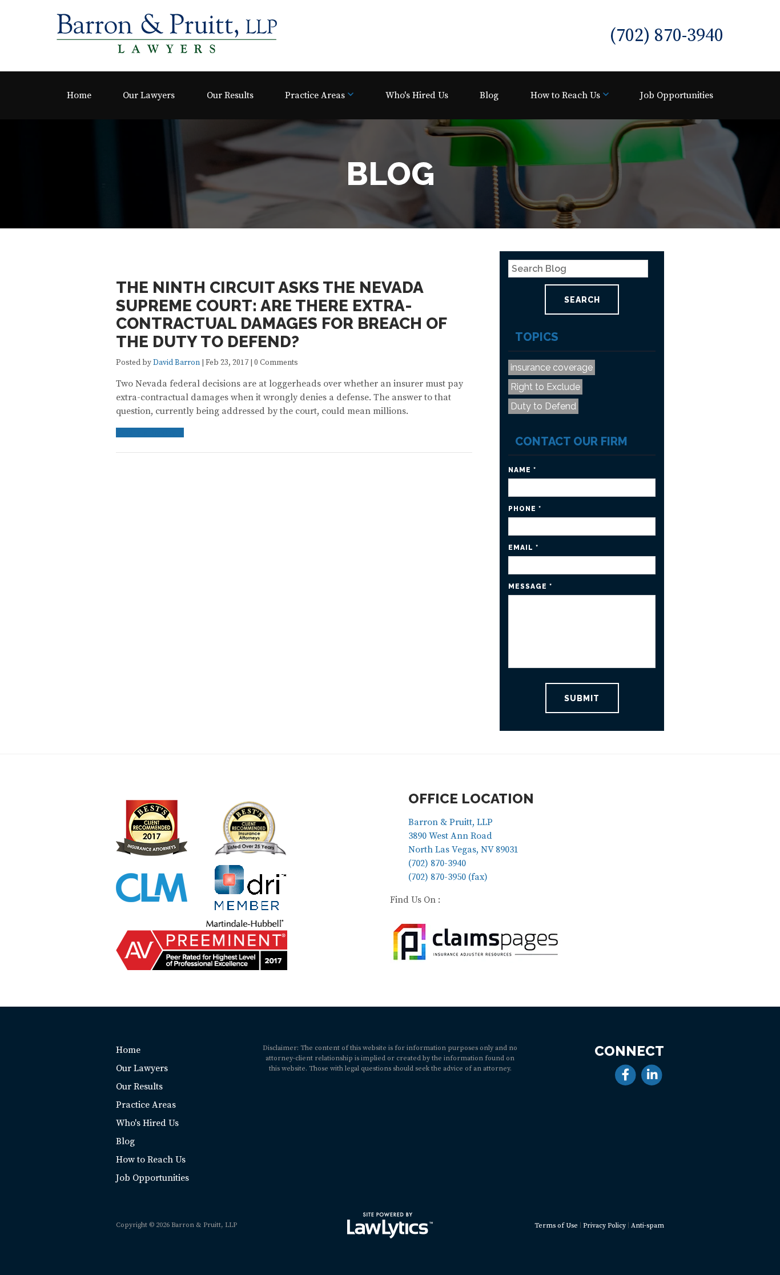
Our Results (230, 95)
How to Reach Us (565, 95)
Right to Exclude (545, 386)
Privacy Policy (604, 1225)
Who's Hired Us (416, 95)
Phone (524, 509)
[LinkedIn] (652, 1074)
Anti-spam (647, 1225)
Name (522, 470)
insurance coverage (551, 367)
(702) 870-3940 (666, 36)
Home (79, 95)
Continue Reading (147, 432)
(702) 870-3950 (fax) (448, 877)
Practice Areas (315, 95)
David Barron (176, 363)
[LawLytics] (390, 1225)
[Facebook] (625, 1074)
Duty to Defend (543, 406)
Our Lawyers (149, 95)
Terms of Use (556, 1225)
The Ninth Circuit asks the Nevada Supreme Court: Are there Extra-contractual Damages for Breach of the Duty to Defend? (281, 314)
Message (530, 586)
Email (523, 548)
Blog (489, 95)
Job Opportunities (676, 95)
